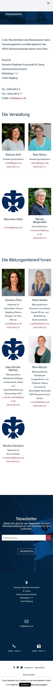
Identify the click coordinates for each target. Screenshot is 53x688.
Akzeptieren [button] (25, 684)
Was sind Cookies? (39, 684)
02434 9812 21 (13, 461)
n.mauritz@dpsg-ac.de (40, 402)
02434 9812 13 (13, 166)
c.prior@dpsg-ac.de (13, 323)
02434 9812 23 (39, 405)
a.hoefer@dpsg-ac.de (13, 227)
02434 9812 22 (39, 327)
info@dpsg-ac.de (17, 98)
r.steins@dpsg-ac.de (40, 162)
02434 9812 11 (39, 166)
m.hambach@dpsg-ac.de (13, 457)
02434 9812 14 (39, 237)
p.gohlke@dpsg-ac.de (39, 323)
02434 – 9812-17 (39, 651)
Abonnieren (26, 551)
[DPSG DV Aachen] (13, 5)
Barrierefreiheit (29, 674)
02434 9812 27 (13, 327)
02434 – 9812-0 (14, 651)
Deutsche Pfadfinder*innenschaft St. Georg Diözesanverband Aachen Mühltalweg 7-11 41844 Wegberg (26, 594)
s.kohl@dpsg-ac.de (13, 162)
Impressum (28, 667)
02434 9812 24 (13, 404)
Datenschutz (40, 667)
